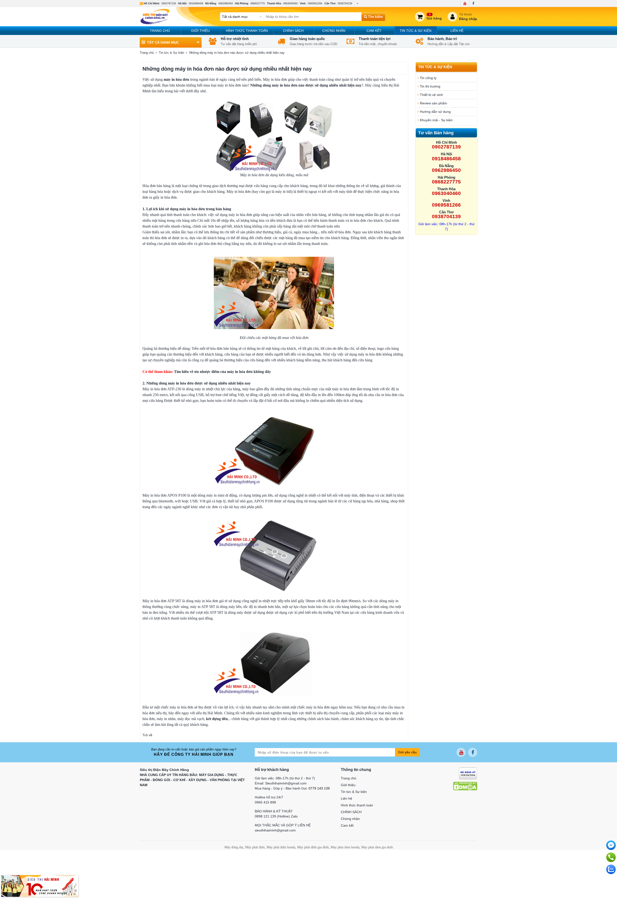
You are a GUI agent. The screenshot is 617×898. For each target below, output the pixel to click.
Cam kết (374, 31)
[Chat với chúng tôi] (611, 869)
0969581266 (315, 3)
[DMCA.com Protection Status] (465, 786)
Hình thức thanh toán (247, 31)
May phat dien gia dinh (377, 847)
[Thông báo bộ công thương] (468, 773)
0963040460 (290, 3)
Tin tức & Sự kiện (415, 31)
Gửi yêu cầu (407, 752)
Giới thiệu (200, 31)
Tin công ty (428, 78)
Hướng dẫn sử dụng (435, 112)
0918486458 (196, 3)
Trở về (147, 735)
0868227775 (257, 3)
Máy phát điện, (255, 847)
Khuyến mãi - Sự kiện (436, 120)
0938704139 (345, 3)
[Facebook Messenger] (611, 845)
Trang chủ (160, 31)
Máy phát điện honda (281, 847)
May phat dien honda (345, 847)
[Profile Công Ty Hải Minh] (40, 886)
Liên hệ (456, 31)
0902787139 (168, 3)
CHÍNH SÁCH (293, 31)
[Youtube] (464, 3)
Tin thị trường (430, 86)
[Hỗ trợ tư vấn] (611, 857)
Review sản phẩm (433, 103)
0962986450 (225, 3)
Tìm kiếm (375, 17)
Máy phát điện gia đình (313, 847)
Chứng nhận (333, 31)
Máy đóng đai (233, 847)
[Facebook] (473, 3)
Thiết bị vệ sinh (431, 95)
